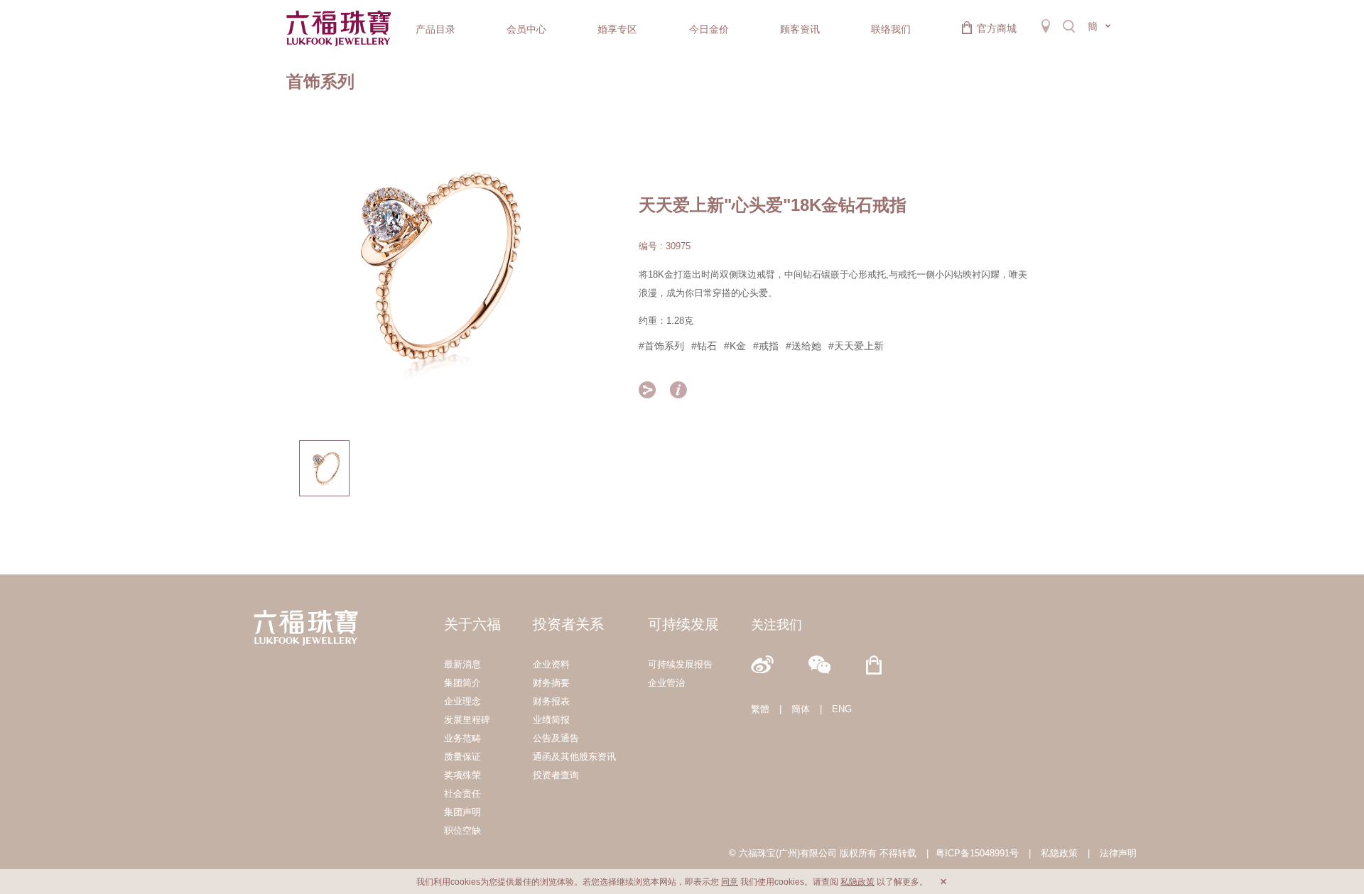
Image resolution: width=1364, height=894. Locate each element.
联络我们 (891, 29)
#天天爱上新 (856, 345)
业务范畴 (462, 738)
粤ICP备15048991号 (977, 853)
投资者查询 (556, 775)
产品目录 (435, 29)
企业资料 (551, 664)
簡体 (800, 709)
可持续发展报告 (680, 664)
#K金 (735, 345)
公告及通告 (556, 738)
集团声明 (462, 812)
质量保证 (462, 756)
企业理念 (462, 701)
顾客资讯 (800, 29)
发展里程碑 (467, 719)
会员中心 (526, 29)
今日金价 (709, 29)
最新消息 (462, 664)
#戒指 (766, 345)
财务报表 (551, 701)
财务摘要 (551, 682)
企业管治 (666, 682)
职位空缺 (462, 830)
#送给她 (803, 345)
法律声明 (1118, 853)
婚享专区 (617, 29)
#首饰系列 (661, 345)
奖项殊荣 (462, 775)
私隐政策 (1059, 853)
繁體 (760, 709)
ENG (842, 709)
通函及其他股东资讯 (574, 756)
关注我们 (776, 625)
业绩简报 (551, 719)
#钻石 (704, 345)
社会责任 (462, 793)
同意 (729, 882)
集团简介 (462, 682)
